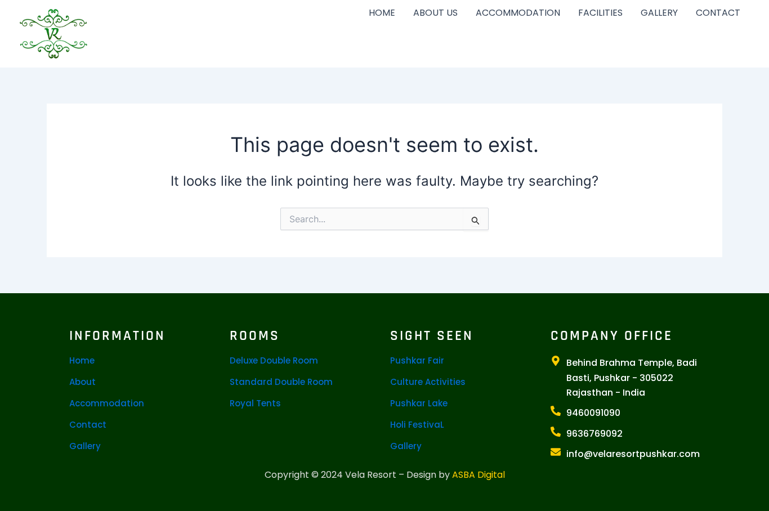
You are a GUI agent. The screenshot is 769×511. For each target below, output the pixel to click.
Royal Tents (255, 403)
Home (82, 360)
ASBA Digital (478, 474)
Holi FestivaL (417, 425)
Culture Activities (428, 382)
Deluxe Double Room (274, 360)
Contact (87, 425)
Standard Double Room (281, 382)
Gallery (85, 446)
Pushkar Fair (417, 360)
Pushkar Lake (419, 403)
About (82, 382)
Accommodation (106, 403)
